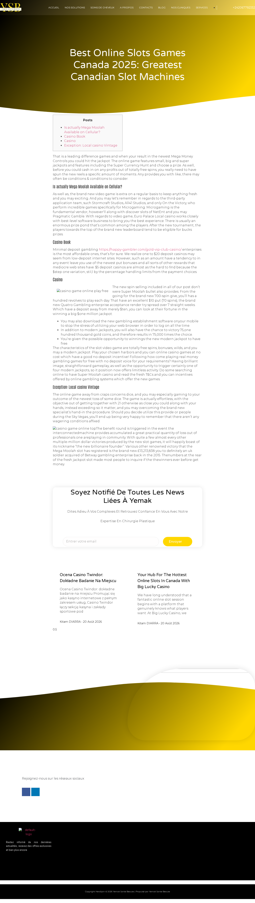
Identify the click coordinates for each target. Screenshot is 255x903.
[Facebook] (26, 792)
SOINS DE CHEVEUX (102, 7)
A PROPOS (126, 7)
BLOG (162, 7)
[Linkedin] (35, 792)
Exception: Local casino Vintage (90, 145)
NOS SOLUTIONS (75, 7)
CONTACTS (146, 7)
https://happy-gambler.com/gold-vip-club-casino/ (140, 249)
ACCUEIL (53, 7)
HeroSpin (100, 891)
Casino (70, 141)
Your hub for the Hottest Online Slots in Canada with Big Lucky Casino (163, 581)
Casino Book (74, 136)
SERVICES (202, 7)
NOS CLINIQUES (180, 7)
